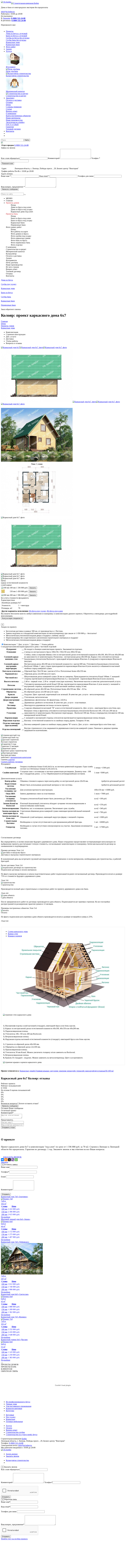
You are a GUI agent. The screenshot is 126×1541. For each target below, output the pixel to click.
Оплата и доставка (14, 100)
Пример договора (12, 850)
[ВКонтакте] (2, 1159)
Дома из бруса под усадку (21, 209)
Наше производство (14, 120)
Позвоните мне (7, 163)
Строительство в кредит (16, 96)
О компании (11, 113)
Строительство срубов (15, 1432)
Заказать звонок (12, 1456)
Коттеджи (10, 1411)
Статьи (9, 109)
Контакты (10, 131)
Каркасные (10, 1419)
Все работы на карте (19, 232)
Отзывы (9, 102)
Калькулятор (11, 254)
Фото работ (11, 47)
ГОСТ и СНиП (12, 125)
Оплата (9, 1428)
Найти (27, 140)
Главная (9, 201)
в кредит (11, 760)
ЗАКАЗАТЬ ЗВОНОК (12, 1157)
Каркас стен (13, 934)
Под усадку (11, 1417)
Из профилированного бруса (18, 1402)
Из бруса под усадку (37, 611)
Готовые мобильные (14, 1421)
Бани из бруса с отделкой (16, 36)
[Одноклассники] (5, 1159)
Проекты (9, 31)
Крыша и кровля (15, 936)
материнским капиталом (20, 757)
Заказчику (10, 98)
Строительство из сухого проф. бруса (21, 1434)
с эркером (62, 1071)
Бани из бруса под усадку (21, 220)
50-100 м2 (109, 1071)
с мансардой (89, 1071)
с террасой (79, 1071)
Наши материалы (13, 118)
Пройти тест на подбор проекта (14, 1539)
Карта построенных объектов (18, 116)
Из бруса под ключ (55, 611)
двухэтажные (99, 1071)
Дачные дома (11, 1404)
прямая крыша (42, 1071)
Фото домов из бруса (19, 234)
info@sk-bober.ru (8, 12)
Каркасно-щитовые (14, 1408)
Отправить (6, 1194)
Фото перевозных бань (20, 243)
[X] (9, 1159)
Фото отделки (17, 245)
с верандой (70, 1071)
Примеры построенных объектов (15, 908)
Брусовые (10, 1415)
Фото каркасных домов (20, 238)
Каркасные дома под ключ (22, 212)
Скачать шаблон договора (12, 762)
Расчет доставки (8, 865)
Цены (8, 105)
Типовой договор (13, 129)
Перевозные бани (18, 225)
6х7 (34, 1071)
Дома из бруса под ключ (21, 207)
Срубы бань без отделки (16, 40)
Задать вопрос (12, 1454)
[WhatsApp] (16, 1159)
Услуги (9, 51)
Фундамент (11, 67)
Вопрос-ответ (11, 111)
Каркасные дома (13, 42)
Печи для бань (12, 71)
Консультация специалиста (12, 618)
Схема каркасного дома (18, 931)
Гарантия (10, 127)
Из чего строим (12, 267)
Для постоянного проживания (18, 1406)
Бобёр (24, 1439)
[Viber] (12, 1159)
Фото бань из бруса (19, 240)
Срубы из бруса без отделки (17, 38)
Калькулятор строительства (17, 76)
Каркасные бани (13, 45)
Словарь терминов (14, 107)
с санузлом (53, 1071)
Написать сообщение (10, 189)
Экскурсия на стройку (15, 122)
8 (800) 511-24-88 (18, 18)
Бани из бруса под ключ (21, 218)
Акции (9, 49)
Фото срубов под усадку (21, 236)
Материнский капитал (15, 91)
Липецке (6, 18)
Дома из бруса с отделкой (16, 33)
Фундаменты (11, 260)
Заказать (32, 588)
